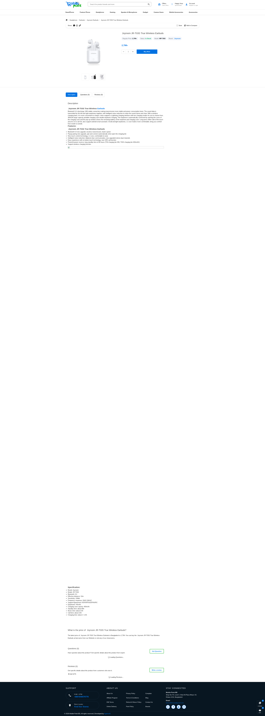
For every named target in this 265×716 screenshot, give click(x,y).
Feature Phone (85, 12)
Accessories (193, 12)
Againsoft (107, 713)
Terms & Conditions (132, 698)
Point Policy (130, 706)
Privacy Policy (130, 693)
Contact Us (149, 702)
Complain (148, 693)
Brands (147, 706)
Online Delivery (112, 706)
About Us (110, 693)
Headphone (100, 12)
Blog (146, 698)
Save (180, 25)
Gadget (145, 12)
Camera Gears (159, 12)
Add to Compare (191, 25)
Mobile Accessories (176, 12)
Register (191, 5)
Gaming (112, 12)
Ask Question (157, 651)
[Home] (66, 20)
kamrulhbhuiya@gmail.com (175, 703)
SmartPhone (69, 12)
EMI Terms (110, 702)
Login (196, 5)
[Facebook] (173, 707)
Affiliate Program (112, 698)
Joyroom (177, 38)
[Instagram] (184, 707)
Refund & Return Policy (133, 702)
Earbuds (101, 109)
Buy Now (147, 51)
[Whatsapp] (168, 707)
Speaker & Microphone (129, 12)
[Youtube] (179, 707)
